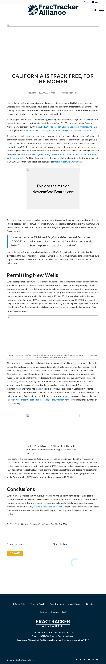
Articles (54, 93)
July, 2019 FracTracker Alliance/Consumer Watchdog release (68, 126)
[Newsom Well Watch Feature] (53, 44)
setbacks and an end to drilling (47, 506)
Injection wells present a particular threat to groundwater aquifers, (38, 399)
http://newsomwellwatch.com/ (67, 161)
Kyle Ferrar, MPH (70, 93)
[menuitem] (86, 2)
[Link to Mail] (97, 659)
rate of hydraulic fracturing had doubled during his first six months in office (58, 130)
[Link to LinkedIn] (85, 659)
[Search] (93, 10)
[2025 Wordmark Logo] (53, 10)
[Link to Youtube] (89, 659)
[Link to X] (76, 659)
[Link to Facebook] (80, 659)
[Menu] (100, 10)
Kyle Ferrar (15, 524)
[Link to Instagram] (93, 659)
